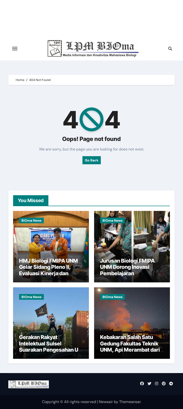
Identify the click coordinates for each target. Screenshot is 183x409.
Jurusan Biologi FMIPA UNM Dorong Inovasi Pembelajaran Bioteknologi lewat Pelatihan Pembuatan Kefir (127, 276)
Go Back (91, 160)
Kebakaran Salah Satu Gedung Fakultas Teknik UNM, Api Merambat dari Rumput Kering (130, 346)
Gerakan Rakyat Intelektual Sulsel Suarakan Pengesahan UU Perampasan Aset (50, 346)
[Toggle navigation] (15, 48)
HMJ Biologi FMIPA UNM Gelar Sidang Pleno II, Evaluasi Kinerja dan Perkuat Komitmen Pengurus (48, 273)
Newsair (106, 401)
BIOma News (31, 220)
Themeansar (130, 401)
